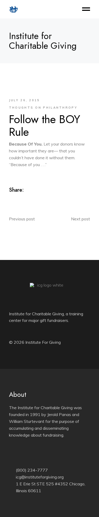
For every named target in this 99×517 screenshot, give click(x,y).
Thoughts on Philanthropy (43, 107)
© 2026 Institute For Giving (35, 342)
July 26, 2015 (24, 100)
